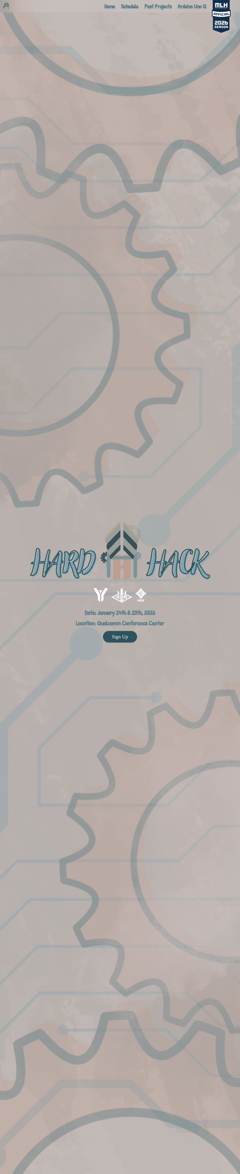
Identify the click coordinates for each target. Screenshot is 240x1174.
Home (109, 6)
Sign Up (120, 636)
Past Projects (158, 6)
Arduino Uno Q (192, 6)
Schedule (130, 6)
